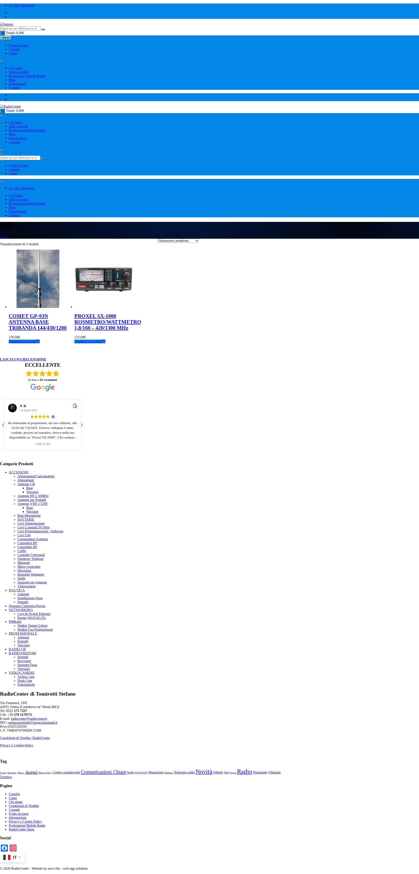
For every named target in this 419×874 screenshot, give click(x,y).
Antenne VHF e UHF (32, 504)
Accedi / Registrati (21, 5)
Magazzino (156, 772)
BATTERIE (25, 519)
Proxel (233, 773)
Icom (130, 772)
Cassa (13, 53)
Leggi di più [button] (42, 443)
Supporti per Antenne (32, 582)
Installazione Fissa (30, 598)
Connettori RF (27, 547)
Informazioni (17, 84)
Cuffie (21, 551)
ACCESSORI (18, 472)
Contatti (14, 88)
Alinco (21, 773)
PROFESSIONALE (23, 633)
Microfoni (24, 570)
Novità (204, 771)
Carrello (14, 49)
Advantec (12, 773)
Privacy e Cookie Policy (16, 745)
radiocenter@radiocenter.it (29, 718)
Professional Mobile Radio (27, 76)
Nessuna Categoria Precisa (27, 606)
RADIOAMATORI (22, 653)
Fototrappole (26, 684)
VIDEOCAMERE (22, 673)
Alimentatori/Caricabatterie (36, 476)
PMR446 (15, 622)
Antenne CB (26, 484)
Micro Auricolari (28, 566)
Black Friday (45, 773)
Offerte (218, 772)
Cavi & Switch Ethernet (33, 614)
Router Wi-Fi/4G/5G (31, 618)
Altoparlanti (25, 480)
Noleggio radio (184, 772)
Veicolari (32, 492)
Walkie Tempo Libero (32, 625)
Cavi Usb (24, 535)
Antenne (23, 594)
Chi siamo (16, 68)
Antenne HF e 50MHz (33, 496)
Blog (12, 80)
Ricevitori (24, 661)
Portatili (22, 602)
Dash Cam (24, 680)
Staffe (21, 578)
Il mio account (18, 45)
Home (4, 236)
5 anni (3, 773)
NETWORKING (21, 610)
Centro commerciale (66, 772)
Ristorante (260, 772)
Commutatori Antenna (32, 539)
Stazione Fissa (27, 665)
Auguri (31, 772)
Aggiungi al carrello (22, 341)
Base (29, 488)
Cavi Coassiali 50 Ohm (33, 527)
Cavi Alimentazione (31, 523)
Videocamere (26, 586)
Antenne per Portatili (31, 500)
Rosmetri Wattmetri (30, 574)
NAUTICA (17, 590)
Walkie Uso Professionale (35, 629)
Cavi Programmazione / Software (40, 531)
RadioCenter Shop (21, 829)
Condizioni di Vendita (24, 806)
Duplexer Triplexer (30, 559)
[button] (81, 425)
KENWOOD (141, 773)
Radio (244, 771)
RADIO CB (17, 649)
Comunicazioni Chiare (103, 772)
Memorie (23, 563)
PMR (226, 773)
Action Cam (25, 677)
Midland (169, 773)
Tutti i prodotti (18, 72)
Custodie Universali (31, 555)
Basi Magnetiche (29, 515)
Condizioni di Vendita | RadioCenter (25, 738)
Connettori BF (27, 543)
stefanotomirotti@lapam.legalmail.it (32, 722)
